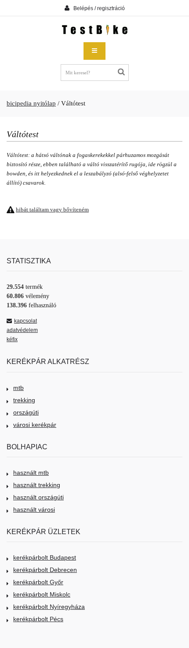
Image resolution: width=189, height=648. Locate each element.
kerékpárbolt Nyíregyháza (49, 606)
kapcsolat (25, 321)
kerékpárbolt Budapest (44, 557)
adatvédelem (22, 330)
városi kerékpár (34, 424)
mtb (18, 387)
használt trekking (36, 484)
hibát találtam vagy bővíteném (52, 209)
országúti (26, 412)
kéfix (12, 339)
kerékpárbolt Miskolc (41, 594)
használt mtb (31, 472)
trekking (24, 400)
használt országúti (38, 497)
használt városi (34, 509)
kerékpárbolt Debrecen (45, 569)
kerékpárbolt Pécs (38, 619)
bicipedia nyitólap (31, 103)
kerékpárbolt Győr (38, 582)
